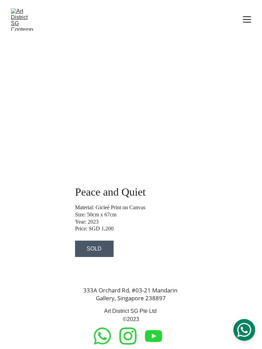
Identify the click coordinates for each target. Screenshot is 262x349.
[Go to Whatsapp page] (106, 336)
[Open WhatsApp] (244, 330)
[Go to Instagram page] (131, 336)
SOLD (94, 249)
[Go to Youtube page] (153, 336)
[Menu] (247, 19)
